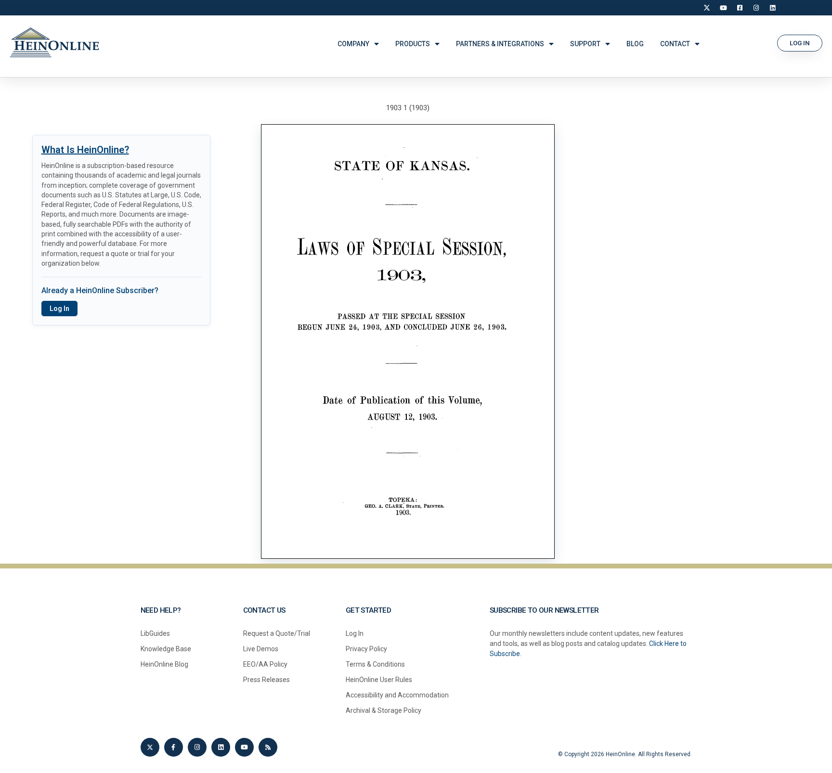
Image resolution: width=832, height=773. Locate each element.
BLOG (635, 44)
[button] (799, 43)
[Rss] (268, 747)
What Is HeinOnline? (85, 149)
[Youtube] (244, 747)
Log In (59, 308)
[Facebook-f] (173, 747)
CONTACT (675, 44)
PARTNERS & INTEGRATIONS (500, 44)
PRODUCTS (412, 44)
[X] (707, 8)
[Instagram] (756, 8)
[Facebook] (739, 8)
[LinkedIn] (772, 8)
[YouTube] (723, 8)
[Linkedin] (220, 747)
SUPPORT (585, 44)
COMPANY (353, 44)
